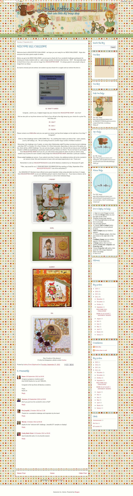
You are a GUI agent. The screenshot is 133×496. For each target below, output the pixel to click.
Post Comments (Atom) (56, 480)
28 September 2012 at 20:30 (35, 376)
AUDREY (52, 267)
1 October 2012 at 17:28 (37, 410)
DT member (96, 426)
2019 (96, 289)
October (99, 304)
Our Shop (46, 35)
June (98, 324)
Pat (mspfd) (25, 410)
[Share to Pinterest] (73, 365)
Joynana (24, 399)
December (100, 299)
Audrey (64, 360)
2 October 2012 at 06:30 (34, 422)
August (99, 318)
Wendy (24, 422)
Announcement (97, 420)
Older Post (83, 473)
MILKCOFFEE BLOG (40, 163)
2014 (96, 291)
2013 (96, 294)
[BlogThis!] (67, 365)
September (100, 307)
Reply (23, 393)
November (100, 302)
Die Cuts (95, 423)
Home (20, 35)
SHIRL (52, 228)
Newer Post (21, 473)
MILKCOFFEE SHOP (52, 62)
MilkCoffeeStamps (32, 35)
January (99, 334)
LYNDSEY (52, 179)
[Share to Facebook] (71, 365)
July (98, 321)
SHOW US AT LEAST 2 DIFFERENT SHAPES (103, 314)
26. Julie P (51, 122)
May (98, 326)
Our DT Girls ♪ (59, 35)
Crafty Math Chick (28, 433)
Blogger (77, 492)
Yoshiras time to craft (101, 350)
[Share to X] (69, 365)
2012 (96, 297)
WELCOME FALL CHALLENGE (101, 310)
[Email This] (65, 365)
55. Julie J (51, 126)
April (98, 329)
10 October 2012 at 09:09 (42, 433)
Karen (24, 376)
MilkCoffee (33, 133)
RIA (52, 313)
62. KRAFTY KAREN (52, 108)
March (99, 332)
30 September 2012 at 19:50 (37, 399)
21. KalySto (52, 129)
